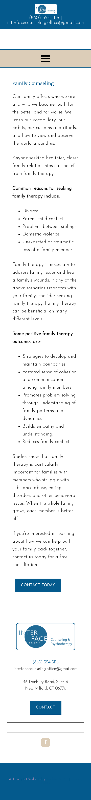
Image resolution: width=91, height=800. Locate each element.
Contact (45, 707)
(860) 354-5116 (44, 18)
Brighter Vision (57, 779)
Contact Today (38, 585)
